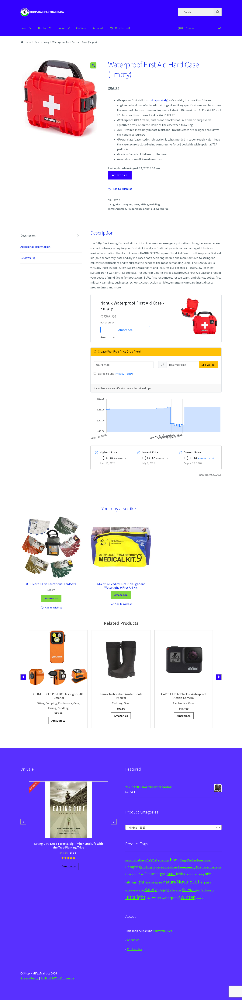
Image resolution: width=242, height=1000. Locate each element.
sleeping (163, 890)
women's (199, 898)
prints (141, 890)
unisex (149, 898)
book (175, 860)
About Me (133, 940)
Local (61, 28)
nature (169, 882)
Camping (127, 204)
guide (170, 873)
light (140, 882)
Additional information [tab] (35, 247)
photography (131, 890)
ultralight (135, 897)
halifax (180, 874)
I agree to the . (114, 373)
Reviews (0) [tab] (27, 258)
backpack (130, 860)
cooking (146, 867)
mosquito (157, 882)
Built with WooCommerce (57, 978)
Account (98, 28)
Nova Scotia (190, 881)
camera (207, 860)
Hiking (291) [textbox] (172, 827)
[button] (93, 65)
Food (141, 874)
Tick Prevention (207, 890)
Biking (40, 703)
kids (208, 874)
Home (28, 42)
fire (219, 867)
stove (178, 890)
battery (140, 860)
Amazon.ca (119, 175)
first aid (150, 209)
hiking (201, 874)
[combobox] (173, 827)
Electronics (65, 703)
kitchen (130, 882)
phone (207, 882)
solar (172, 890)
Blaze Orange (163, 860)
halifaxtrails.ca (162, 931)
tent (198, 890)
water (156, 897)
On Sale (81, 28)
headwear (191, 874)
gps (162, 874)
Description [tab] (28, 235)
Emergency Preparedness (129, 209)
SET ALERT (209, 365)
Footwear (152, 873)
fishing (128, 874)
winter (188, 897)
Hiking (46, 42)
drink (174, 867)
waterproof (163, 209)
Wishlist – (122, 28)
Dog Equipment (161, 867)
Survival (189, 889)
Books (42, 28)
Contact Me (134, 949)
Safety (150, 889)
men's (148, 882)
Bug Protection (191, 860)
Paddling (154, 204)
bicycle (151, 860)
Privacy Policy (123, 373)
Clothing (117, 703)
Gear (23, 28)
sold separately (157, 100)
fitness (135, 874)
